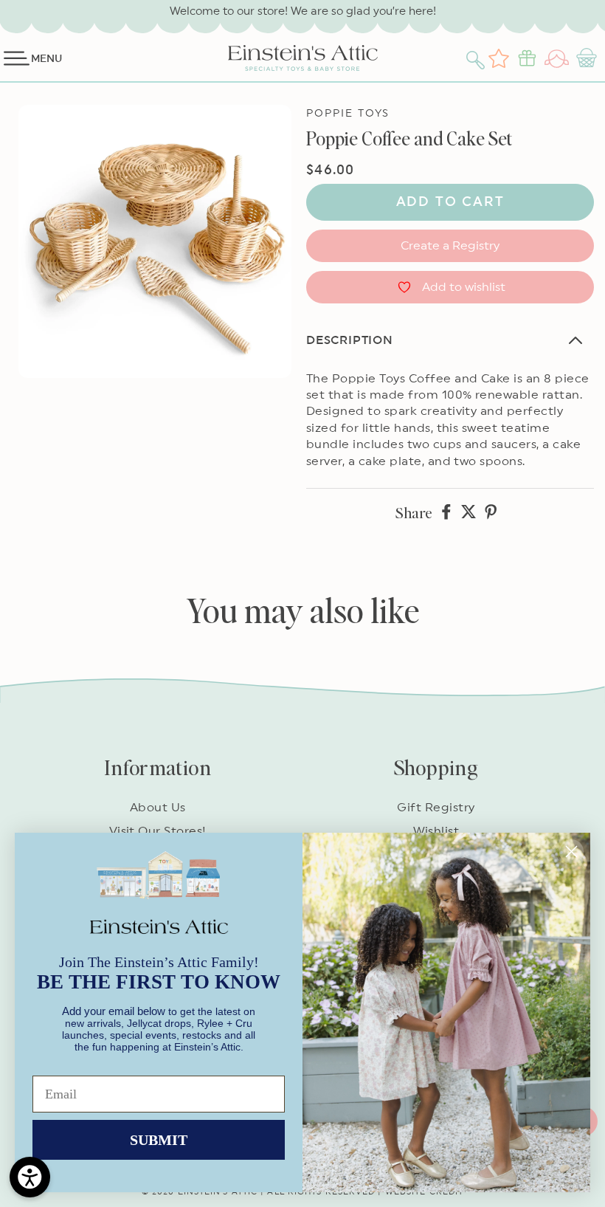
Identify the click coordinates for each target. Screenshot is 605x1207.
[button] (477, 58)
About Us (158, 808)
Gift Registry (435, 808)
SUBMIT (158, 1140)
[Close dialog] (571, 851)
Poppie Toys (348, 114)
